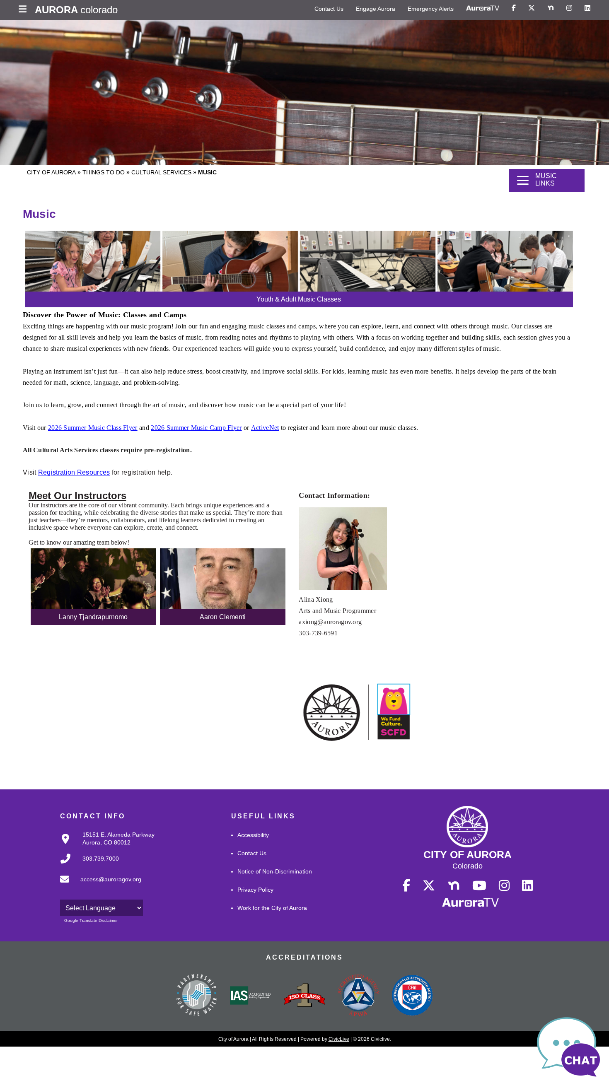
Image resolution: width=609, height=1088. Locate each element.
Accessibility (253, 835)
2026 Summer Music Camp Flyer (196, 427)
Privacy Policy (255, 889)
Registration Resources (74, 472)
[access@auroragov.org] (98, 886)
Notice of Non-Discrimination (274, 871)
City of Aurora (51, 172)
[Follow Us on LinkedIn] (587, 8)
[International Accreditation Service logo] (250, 996)
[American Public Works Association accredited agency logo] (358, 996)
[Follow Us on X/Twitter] (531, 8)
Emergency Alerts (431, 8)
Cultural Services (161, 172)
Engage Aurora (375, 8)
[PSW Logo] (197, 996)
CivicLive (339, 1039)
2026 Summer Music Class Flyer (93, 427)
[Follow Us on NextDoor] (550, 8)
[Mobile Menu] (25, 10)
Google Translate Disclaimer (91, 920)
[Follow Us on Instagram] (569, 8)
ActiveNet (265, 427)
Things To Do (103, 172)
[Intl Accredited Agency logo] (412, 996)
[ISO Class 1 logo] (304, 996)
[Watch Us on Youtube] (479, 886)
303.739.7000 (100, 858)
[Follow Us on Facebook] (514, 8)
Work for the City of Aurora (272, 908)
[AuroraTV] (482, 8)
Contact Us (328, 8)
